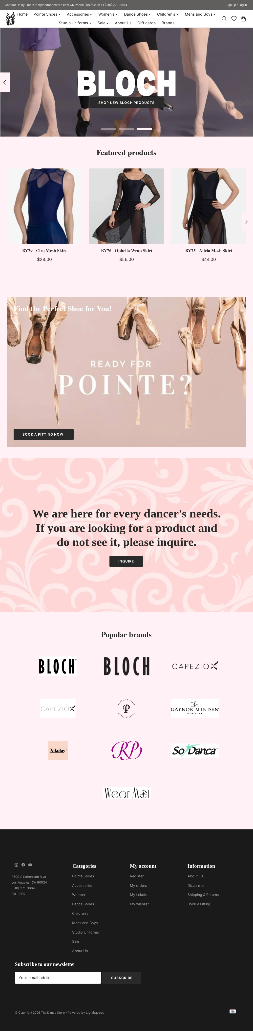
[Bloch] (58, 667)
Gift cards (146, 23)
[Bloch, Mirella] (126, 667)
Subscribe (121, 978)
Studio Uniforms (85, 932)
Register (137, 876)
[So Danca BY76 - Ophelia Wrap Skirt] (126, 206)
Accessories (82, 885)
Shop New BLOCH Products (126, 103)
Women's (79, 894)
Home (22, 14)
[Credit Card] (233, 1012)
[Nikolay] (58, 752)
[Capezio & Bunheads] (58, 709)
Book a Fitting (199, 904)
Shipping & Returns (203, 894)
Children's (80, 913)
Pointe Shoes (83, 876)
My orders (138, 885)
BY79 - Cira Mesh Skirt (44, 250)
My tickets (138, 894)
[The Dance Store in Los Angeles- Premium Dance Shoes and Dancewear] (10, 18)
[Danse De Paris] (126, 709)
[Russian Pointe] (126, 752)
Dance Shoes (83, 904)
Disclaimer (196, 885)
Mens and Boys (85, 923)
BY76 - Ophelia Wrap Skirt (126, 250)
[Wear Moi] (126, 794)
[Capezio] (195, 667)
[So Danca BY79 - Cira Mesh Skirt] (44, 206)
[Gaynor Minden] (195, 709)
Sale (75, 941)
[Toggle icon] (224, 18)
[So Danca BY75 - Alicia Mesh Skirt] (208, 206)
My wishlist (139, 904)
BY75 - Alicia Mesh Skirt (208, 250)
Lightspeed (95, 1012)
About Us (123, 23)
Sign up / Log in (236, 5)
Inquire (126, 561)
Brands (168, 23)
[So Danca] (195, 752)
